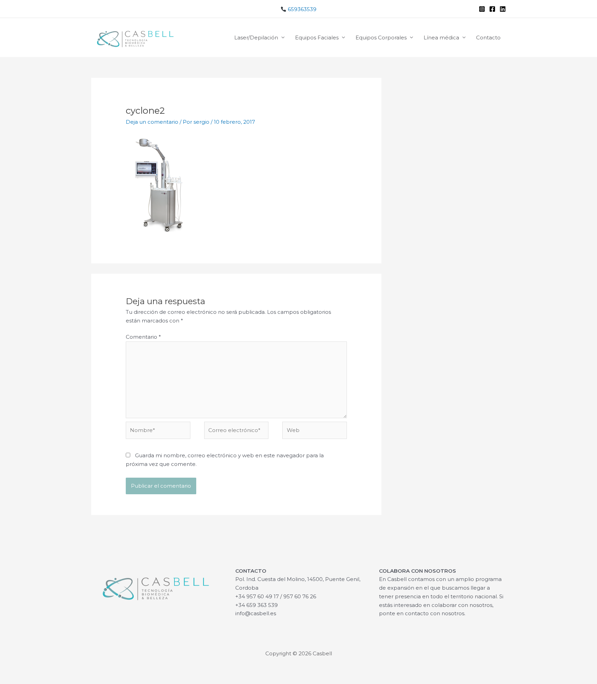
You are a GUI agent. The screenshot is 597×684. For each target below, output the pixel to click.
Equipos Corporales (381, 37)
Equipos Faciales (317, 37)
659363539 (301, 9)
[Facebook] (492, 9)
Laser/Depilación (256, 37)
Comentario (143, 337)
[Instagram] (482, 9)
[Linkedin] (503, 9)
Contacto (488, 37)
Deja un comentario (152, 122)
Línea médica (441, 37)
